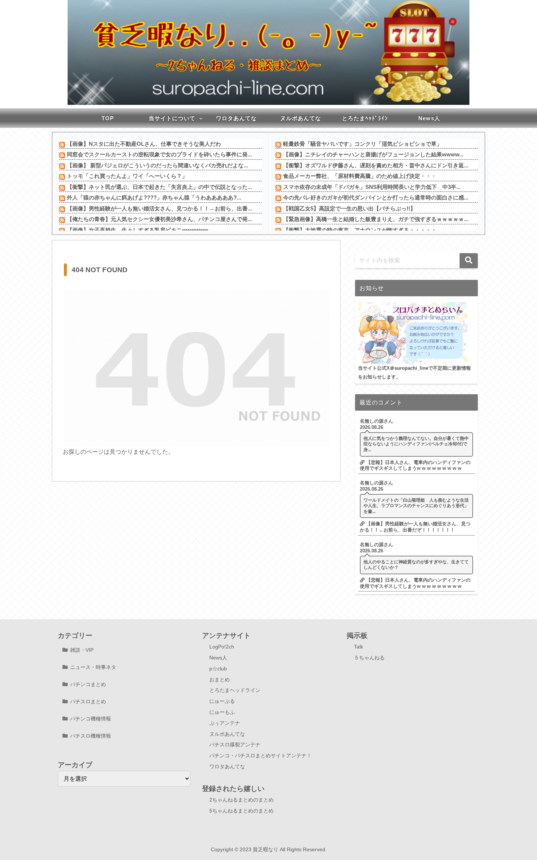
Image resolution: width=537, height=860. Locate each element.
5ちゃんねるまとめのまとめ (241, 811)
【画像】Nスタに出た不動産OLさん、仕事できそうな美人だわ (144, 144)
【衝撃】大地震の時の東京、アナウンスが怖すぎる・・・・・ (360, 230)
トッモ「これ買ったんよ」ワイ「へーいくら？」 (127, 176)
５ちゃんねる (369, 658)
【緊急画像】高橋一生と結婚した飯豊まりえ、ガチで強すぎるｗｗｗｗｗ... (375, 219)
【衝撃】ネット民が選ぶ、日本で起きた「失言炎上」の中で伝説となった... (159, 187)
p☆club (218, 668)
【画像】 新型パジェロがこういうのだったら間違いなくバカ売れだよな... (157, 165)
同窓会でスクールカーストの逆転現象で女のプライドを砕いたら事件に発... (159, 154)
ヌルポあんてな (227, 734)
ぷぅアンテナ (224, 723)
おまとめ (219, 679)
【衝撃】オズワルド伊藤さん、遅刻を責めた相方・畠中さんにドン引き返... (375, 165)
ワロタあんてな (227, 766)
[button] (469, 260)
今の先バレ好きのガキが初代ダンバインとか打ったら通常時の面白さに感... (375, 197)
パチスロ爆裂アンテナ (234, 744)
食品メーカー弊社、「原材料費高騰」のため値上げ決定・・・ (360, 176)
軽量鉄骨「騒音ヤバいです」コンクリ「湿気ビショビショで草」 (362, 144)
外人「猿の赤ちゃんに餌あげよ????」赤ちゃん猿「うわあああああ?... (154, 197)
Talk (358, 647)
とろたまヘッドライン (234, 690)
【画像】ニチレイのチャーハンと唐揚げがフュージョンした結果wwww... (373, 154)
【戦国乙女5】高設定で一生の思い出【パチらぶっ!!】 (349, 208)
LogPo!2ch (221, 647)
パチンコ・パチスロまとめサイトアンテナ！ (260, 755)
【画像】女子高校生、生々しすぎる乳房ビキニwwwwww (137, 230)
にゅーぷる (222, 701)
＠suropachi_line (409, 368)
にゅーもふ (222, 712)
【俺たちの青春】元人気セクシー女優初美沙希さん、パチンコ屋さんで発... (159, 219)
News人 (218, 658)
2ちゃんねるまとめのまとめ (241, 800)
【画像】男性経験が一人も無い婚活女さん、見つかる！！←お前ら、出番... (159, 208)
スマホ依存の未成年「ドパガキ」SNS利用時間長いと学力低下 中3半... (372, 187)
